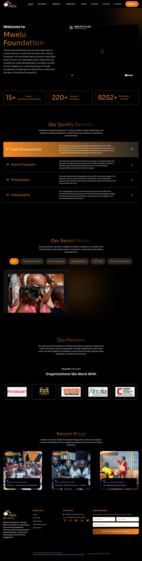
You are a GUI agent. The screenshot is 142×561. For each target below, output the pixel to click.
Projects (94, 4)
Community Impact (40, 524)
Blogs (83, 4)
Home (30, 4)
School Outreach (119, 261)
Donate (132, 4)
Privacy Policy (91, 553)
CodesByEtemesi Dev (62, 554)
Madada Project (32, 261)
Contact (118, 4)
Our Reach (36, 518)
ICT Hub (98, 261)
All (14, 261)
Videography (78, 261)
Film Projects (37, 521)
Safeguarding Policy (103, 553)
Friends (106, 4)
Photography (56, 261)
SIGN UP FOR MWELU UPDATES (116, 531)
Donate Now (37, 528)
